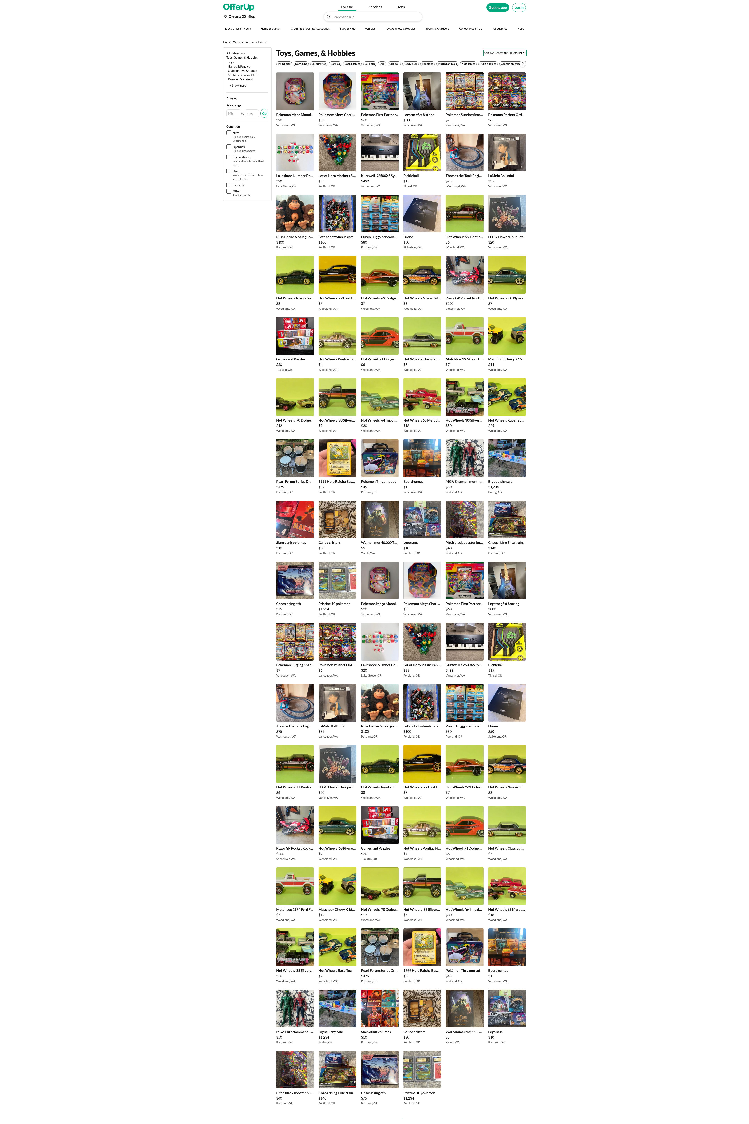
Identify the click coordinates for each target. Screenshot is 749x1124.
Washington (240, 42)
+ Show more (238, 85)
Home (227, 42)
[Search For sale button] (328, 16)
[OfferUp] (238, 7)
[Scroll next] (523, 64)
